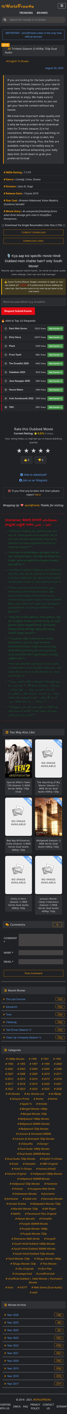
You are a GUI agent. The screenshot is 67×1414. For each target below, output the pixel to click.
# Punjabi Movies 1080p (33, 1228)
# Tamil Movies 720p (18, 1258)
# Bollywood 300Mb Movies (33, 1123)
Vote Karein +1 (55, 329)
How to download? (35, 474)
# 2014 (33, 1079)
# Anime (38, 1099)
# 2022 (9, 1089)
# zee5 (33, 1292)
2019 (5, 45)
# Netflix (15, 1213)
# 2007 (9, 1074)
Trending (26, 13)
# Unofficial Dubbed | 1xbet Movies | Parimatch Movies (34, 1280)
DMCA (17, 1406)
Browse (42, 13)
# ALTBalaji (55, 1094)
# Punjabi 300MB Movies (33, 1223)
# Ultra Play (45, 1268)
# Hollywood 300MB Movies (33, 1178)
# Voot (9, 1287)
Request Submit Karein (18, 311)
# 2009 (33, 1074)
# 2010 (45, 1074)
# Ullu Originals (24, 1268)
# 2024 (33, 1089)
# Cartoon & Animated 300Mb (33, 1133)
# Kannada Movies (52, 1198)
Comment (10, 940)
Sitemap (61, 1406)
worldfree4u (33, 505)
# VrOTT (22, 1287)
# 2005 (45, 1069)
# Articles (42, 1104)
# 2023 (21, 1089)
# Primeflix (45, 1218)
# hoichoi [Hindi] (46, 1168)
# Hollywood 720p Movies (24, 1183)
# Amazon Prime (19, 1099)
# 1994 (9, 1064)
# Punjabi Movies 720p (33, 1233)
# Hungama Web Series (41, 1188)
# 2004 (33, 1069)
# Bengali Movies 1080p (33, 1108)
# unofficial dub (45, 1273)
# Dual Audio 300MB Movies (33, 1153)
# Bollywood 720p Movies (33, 1128)
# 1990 (33, 1059)
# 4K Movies (12, 1094)
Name (8, 952)
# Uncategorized (22, 1273)
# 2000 (58, 1064)
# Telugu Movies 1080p (48, 1258)
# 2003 (21, 1069)
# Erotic (14, 1163)
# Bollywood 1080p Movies (33, 1118)
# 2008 (21, 1074)
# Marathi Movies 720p (24, 1208)
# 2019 (33, 1084)
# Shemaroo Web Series (25, 1238)
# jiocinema (48, 1193)
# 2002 (9, 1069)
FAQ (25, 1406)
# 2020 (45, 1084)
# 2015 (45, 1079)
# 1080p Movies (15, 1059)
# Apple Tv (25, 1104)
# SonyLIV (50, 1238)
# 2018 (21, 1084)
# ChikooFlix (25, 1143)
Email (9, 961)
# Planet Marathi (25, 1218)
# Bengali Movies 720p (33, 1113)
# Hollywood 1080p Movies (46, 1173)
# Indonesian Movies (24, 1193)
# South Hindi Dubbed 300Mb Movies (33, 1248)
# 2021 (58, 1084)
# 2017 (9, 1084)
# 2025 (45, 1089)
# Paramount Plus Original (41, 1213)
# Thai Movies (48, 1263)
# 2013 (21, 1079)
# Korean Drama (16, 1203)
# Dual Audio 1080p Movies (33, 1148)
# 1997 (33, 1064)
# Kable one (29, 1198)
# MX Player (49, 1208)
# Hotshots (51, 1183)
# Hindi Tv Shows (21, 1168)
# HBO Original (48, 1163)
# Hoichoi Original (16, 1173)
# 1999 (45, 1064)
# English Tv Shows (17, 61)
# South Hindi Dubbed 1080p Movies (33, 1243)
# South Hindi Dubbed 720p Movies (33, 1253)
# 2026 (58, 1089)
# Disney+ (43, 1143)
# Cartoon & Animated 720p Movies (33, 1138)
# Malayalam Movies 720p (45, 1203)
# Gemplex (29, 1163)
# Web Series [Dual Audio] (46, 1287)
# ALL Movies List (34, 1094)
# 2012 (9, 1079)
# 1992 (57, 1059)
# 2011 (58, 1074)
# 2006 (58, 1069)
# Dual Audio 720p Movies (20, 1158)
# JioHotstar (11, 1198)
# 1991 (45, 1059)
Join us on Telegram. (35, 480)
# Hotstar (18, 1188)
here (38, 494)
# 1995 (21, 1064)
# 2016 (58, 1079)
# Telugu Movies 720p (23, 1263)
